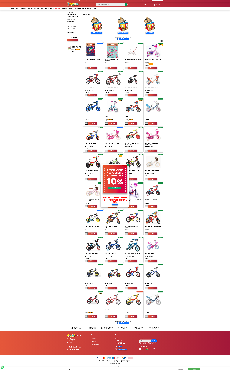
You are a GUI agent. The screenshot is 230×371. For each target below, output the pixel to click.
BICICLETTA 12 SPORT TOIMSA (131, 88)
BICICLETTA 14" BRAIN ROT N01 (91, 308)
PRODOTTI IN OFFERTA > (74, 349)
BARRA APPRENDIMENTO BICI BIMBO (133, 59)
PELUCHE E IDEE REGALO (80, 8)
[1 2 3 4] (106, 151)
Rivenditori (94, 341)
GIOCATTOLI (30, 8)
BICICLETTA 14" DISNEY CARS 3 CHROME (111, 308)
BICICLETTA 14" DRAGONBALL (131, 308)
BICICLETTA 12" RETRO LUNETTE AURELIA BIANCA (152, 171)
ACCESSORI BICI (71, 30)
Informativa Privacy (96, 344)
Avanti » (127, 39)
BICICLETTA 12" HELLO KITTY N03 (112, 143)
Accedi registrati (118, 337)
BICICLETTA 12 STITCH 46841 (151, 88)
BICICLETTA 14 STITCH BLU (110, 254)
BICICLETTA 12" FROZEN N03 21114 (152, 115)
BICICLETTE (69, 25)
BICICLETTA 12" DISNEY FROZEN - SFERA (112, 115)
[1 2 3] (146, 206)
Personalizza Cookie (119, 340)
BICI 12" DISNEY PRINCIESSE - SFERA (153, 59)
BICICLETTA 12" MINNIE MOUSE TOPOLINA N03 (151, 144)
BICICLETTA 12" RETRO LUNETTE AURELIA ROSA (92, 199)
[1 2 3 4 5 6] (86, 68)
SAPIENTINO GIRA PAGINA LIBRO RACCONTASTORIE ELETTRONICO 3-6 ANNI (76, 47)
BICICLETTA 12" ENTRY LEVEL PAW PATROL (132, 115)
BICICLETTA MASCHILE (72, 28)
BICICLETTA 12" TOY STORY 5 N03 (92, 226)
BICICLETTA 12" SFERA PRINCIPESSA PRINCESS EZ (133, 199)
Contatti (93, 337)
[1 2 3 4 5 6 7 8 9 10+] (106, 316)
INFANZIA (36, 8)
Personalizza (180, 369)
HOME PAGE (11, 8)
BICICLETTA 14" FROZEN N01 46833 (153, 308)
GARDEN (69, 18)
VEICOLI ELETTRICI (71, 23)
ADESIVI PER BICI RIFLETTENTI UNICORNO (111, 60)
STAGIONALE (64, 8)
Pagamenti (94, 338)
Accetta (194, 369)
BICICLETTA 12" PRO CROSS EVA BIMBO (92, 171)
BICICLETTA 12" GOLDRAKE (90, 143)
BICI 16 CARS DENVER (89, 88)
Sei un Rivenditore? (146, 1)
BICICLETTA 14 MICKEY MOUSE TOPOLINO (131, 227)
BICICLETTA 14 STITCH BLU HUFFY (132, 254)
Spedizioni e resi (95, 340)
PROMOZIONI (23, 8)
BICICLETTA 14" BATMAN (90, 281)
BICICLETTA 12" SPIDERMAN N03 (152, 199)
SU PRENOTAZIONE (71, 34)
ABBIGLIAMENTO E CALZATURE (47, 8)
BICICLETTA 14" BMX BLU (150, 281)
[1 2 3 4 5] (106, 123)
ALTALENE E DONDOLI (71, 15)
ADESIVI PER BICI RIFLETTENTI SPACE (93, 59)
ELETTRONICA (90, 8)
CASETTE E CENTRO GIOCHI (72, 16)
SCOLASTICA (71, 8)
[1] (126, 68)
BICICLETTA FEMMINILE (72, 26)
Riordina (116, 338)
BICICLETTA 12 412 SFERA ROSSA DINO (112, 88)
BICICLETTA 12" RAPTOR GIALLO (132, 171)
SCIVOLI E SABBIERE (71, 20)
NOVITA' (17, 8)
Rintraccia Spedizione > (122, 349)
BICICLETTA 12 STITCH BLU (90, 115)
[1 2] (146, 68)
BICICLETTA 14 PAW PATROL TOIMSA (153, 226)
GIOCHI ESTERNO (70, 21)
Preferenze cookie (115, 366)
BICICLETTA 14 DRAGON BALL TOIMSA (111, 227)
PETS (95, 8)
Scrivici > (119, 346)
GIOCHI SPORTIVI (70, 32)
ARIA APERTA (57, 8)
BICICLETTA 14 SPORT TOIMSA (91, 254)
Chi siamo (94, 343)
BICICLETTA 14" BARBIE (150, 254)
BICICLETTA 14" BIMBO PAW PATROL (113, 281)
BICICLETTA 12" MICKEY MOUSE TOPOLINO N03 (132, 144)
